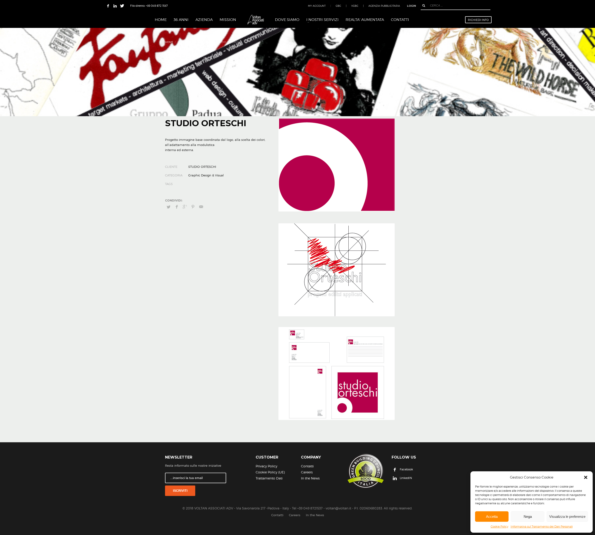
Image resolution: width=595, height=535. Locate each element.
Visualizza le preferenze (567, 516)
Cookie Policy (499, 526)
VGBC (354, 5)
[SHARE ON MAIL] (201, 206)
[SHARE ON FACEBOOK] (176, 206)
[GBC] (365, 471)
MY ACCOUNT (317, 5)
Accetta (492, 516)
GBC (338, 5)
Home (169, 42)
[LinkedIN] (115, 5)
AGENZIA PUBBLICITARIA (384, 5)
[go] (423, 5)
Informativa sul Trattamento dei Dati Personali (542, 526)
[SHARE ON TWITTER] (168, 206)
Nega (528, 516)
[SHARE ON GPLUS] (184, 206)
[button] (585, 477)
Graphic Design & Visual (195, 42)
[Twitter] (122, 5)
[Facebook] (108, 5)
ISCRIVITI (180, 490)
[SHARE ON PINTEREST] (192, 206)
